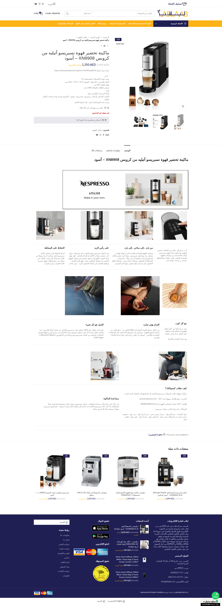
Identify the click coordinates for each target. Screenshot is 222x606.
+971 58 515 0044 (175, 577)
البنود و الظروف (63, 553)
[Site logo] (172, 13)
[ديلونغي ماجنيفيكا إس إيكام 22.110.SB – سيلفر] (91, 471)
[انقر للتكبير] (183, 106)
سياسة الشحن (64, 544)
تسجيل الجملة (175, 3)
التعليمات (66, 576)
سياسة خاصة (64, 549)
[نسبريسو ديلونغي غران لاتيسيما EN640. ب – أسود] (52, 471)
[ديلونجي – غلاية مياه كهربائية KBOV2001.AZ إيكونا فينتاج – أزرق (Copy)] (144, 546)
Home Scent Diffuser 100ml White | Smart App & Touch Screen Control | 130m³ (127, 559)
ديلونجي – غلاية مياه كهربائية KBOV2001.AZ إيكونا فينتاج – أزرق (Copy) (127, 544)
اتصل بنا (66, 540)
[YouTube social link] (36, 4)
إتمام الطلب (64, 562)
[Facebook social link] (42, 4)
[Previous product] (107, 46)
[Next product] (101, 46)
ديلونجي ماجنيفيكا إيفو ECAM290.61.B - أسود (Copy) (126, 527)
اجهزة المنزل (95, 37)
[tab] (127, 149)
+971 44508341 (176, 573)
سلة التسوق (64, 567)
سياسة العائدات (63, 571)
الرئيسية (106, 37)
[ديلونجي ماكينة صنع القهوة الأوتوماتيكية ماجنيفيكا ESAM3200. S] (130, 471)
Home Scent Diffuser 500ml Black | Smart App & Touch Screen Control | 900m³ (127, 574)
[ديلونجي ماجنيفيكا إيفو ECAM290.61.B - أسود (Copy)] (144, 530)
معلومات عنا (64, 535)
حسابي (66, 558)
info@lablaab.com (168, 582)
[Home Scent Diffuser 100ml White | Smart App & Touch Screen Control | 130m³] (144, 561)
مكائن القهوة (82, 37)
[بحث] (67, 14)
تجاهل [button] (4, 602)
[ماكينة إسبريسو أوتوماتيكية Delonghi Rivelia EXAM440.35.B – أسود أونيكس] (170, 471)
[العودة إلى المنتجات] (104, 46)
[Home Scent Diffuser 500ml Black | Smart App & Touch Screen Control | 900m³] (144, 576)
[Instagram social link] (39, 4)
